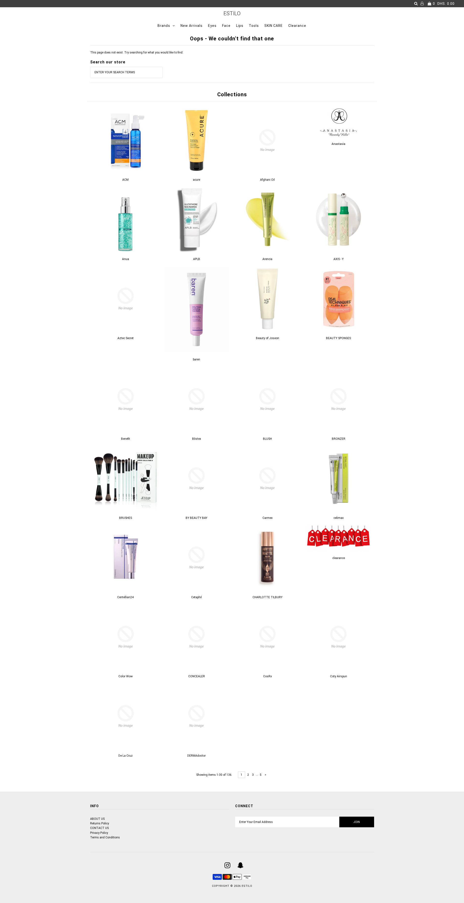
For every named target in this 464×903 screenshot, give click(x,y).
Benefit (125, 438)
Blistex (196, 438)
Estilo (232, 13)
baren (196, 359)
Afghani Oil (267, 179)
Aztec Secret (125, 338)
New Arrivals (192, 26)
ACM (125, 179)
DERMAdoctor (196, 755)
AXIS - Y (339, 259)
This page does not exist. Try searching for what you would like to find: (136, 52)
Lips (239, 26)
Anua (125, 259)
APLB (196, 259)
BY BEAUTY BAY (196, 518)
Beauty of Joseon (267, 338)
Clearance (297, 26)
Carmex (267, 518)
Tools (254, 26)
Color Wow (125, 676)
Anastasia (338, 144)
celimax (339, 518)
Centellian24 (125, 597)
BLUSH (267, 438)
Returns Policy (99, 823)
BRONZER (338, 438)
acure (196, 179)
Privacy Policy (99, 833)
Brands (164, 26)
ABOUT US (97, 819)
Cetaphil (196, 597)
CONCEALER (196, 676)
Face (226, 26)
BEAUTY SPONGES (338, 338)
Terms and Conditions (105, 837)
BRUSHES (125, 518)
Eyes (212, 26)
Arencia (267, 259)
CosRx (267, 676)
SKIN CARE (273, 26)
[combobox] (126, 72)
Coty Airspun (338, 676)
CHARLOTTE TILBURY (268, 597)
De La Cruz (125, 755)
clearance (338, 558)
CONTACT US (99, 828)
